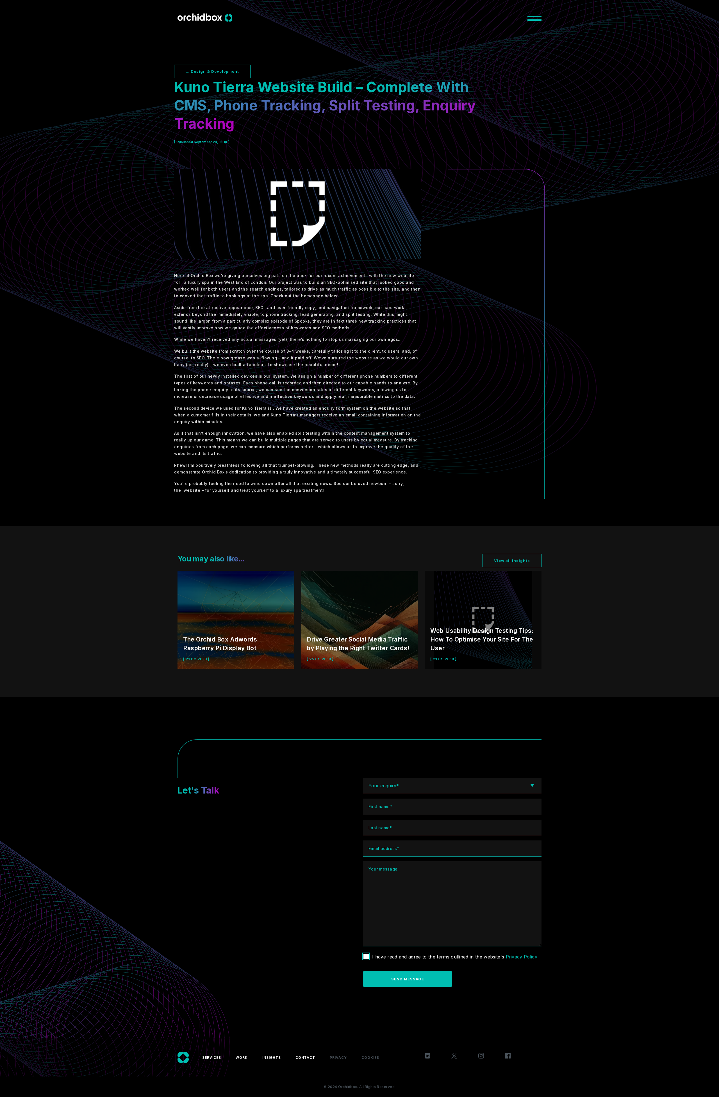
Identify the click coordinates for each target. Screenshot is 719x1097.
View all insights (512, 560)
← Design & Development (212, 71)
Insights (271, 1057)
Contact (305, 1057)
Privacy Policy (521, 957)
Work (242, 1057)
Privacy (338, 1057)
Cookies (370, 1057)
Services (211, 1057)
